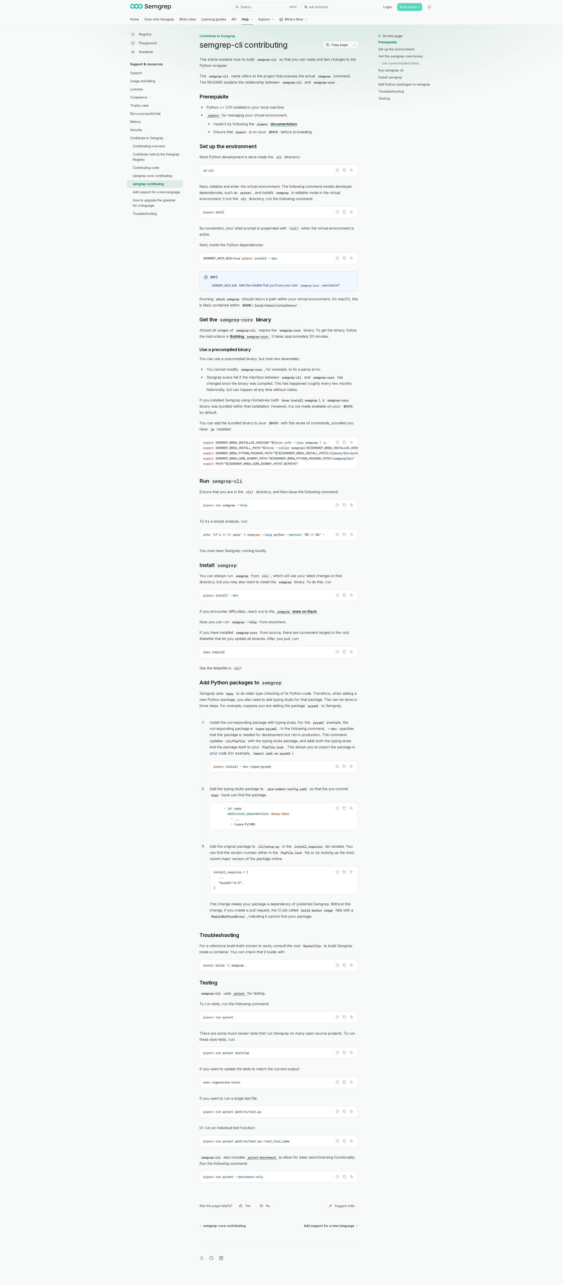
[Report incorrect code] (337, 170)
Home (134, 19)
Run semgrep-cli (391, 70)
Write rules (187, 19)
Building (249, 336)
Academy (146, 52)
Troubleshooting (391, 91)
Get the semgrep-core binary (400, 56)
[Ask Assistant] (351, 170)
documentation (284, 124)
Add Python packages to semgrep (404, 84)
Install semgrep (390, 77)
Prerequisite (387, 42)
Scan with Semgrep (159, 19)
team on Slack (297, 611)
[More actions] (354, 45)
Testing (384, 98)
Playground (148, 43)
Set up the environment (396, 49)
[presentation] (279, 453)
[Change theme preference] (429, 7)
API (234, 19)
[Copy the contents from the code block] (344, 170)
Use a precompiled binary (400, 63)
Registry (145, 34)
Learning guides (213, 19)
